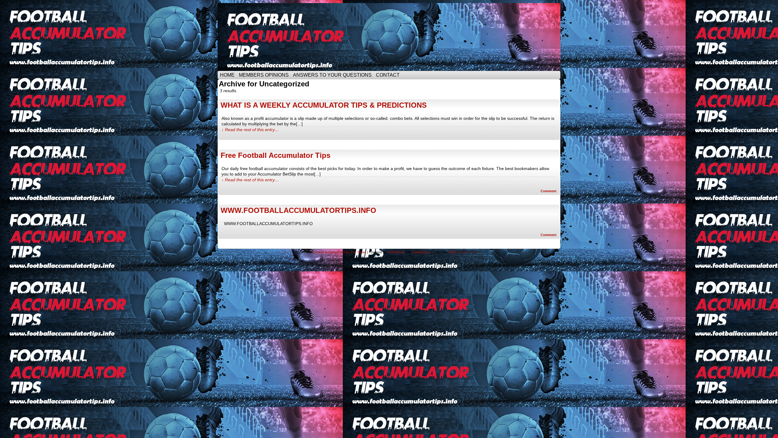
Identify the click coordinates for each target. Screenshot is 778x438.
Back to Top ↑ (469, 252)
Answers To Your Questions (332, 75)
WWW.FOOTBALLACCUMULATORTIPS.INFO (298, 210)
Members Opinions (264, 75)
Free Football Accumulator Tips (275, 155)
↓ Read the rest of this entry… (250, 129)
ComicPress (421, 252)
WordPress (395, 252)
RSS (452, 252)
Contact (388, 75)
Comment (549, 191)
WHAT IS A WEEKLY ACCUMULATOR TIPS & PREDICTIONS (324, 105)
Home (227, 75)
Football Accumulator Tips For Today (339, 252)
